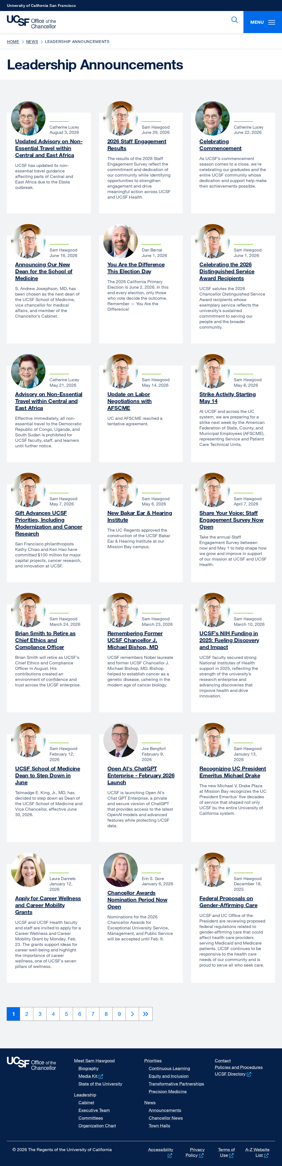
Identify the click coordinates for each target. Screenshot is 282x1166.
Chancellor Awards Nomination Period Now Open (137, 899)
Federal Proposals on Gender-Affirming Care (228, 901)
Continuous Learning (169, 1068)
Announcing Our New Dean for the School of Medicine (43, 271)
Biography (88, 1068)
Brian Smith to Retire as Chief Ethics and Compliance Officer (45, 640)
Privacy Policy (195, 1152)
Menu (257, 22)
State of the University (100, 1083)
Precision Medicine (168, 1091)
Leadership (85, 1094)
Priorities (153, 1060)
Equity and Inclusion (169, 1076)
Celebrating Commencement (220, 145)
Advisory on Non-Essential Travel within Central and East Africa (48, 401)
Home (13, 41)
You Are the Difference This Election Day (136, 268)
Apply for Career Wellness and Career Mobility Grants (48, 905)
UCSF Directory (234, 1073)
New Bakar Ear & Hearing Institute (139, 516)
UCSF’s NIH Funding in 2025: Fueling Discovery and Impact (229, 640)
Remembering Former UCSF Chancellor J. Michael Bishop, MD (135, 640)
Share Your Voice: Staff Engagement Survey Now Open (231, 519)
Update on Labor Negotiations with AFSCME (129, 401)
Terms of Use (226, 1152)
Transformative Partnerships (176, 1083)
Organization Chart (97, 1125)
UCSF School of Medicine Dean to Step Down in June (47, 775)
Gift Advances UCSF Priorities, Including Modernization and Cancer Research (48, 523)
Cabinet (86, 1102)
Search (233, 20)
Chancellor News (166, 1118)
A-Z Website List (257, 1152)
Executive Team (94, 1110)
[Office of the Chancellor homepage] (29, 22)
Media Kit (91, 1076)
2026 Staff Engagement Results (136, 145)
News (32, 41)
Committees (90, 1118)
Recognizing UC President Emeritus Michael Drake (232, 772)
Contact (223, 1060)
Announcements (165, 1110)
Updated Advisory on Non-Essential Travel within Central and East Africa (48, 148)
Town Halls (159, 1125)
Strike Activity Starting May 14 (227, 397)
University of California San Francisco (41, 7)
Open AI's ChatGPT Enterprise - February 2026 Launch (141, 775)
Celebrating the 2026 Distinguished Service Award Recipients (226, 271)
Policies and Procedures (239, 1067)
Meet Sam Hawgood (94, 1060)
